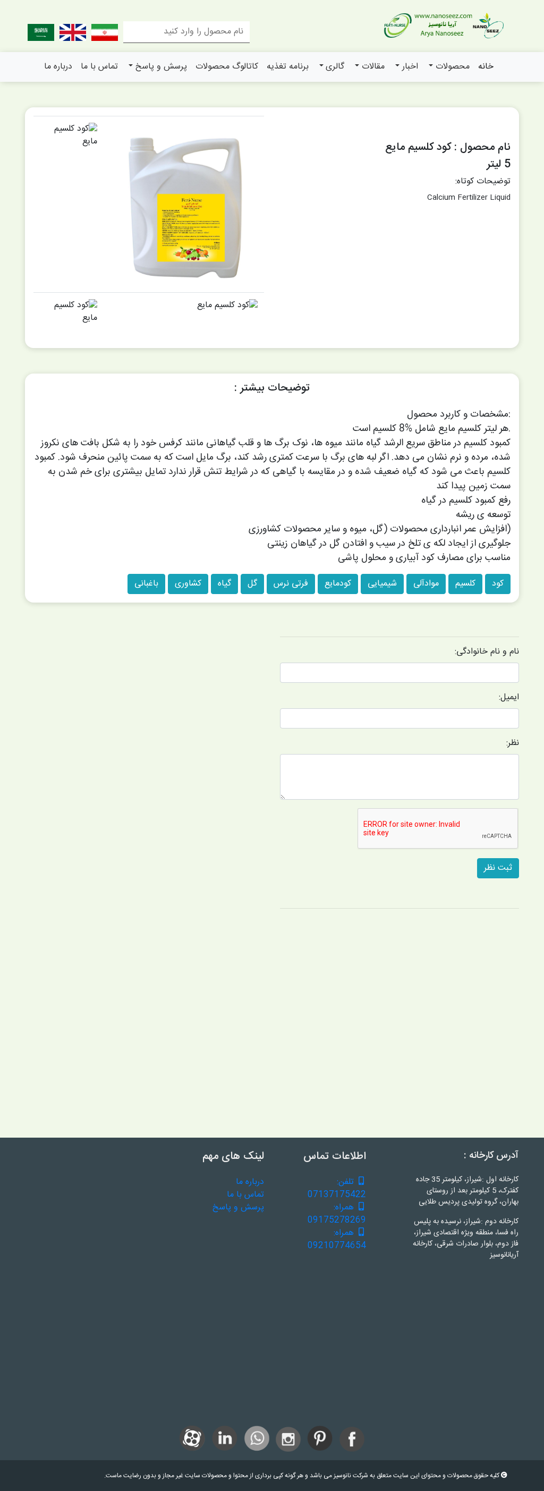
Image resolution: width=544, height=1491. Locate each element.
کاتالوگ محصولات (227, 67)
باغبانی (146, 584)
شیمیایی (382, 584)
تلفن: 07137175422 (337, 1188)
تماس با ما (99, 67)
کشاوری (188, 584)
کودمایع (338, 584)
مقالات (373, 67)
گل (252, 584)
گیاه (224, 584)
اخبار (410, 67)
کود (498, 584)
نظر (513, 743)
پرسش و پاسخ (161, 67)
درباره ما (58, 67)
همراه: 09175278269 (337, 1214)
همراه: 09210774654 (337, 1239)
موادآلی (426, 584)
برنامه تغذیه (288, 67)
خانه (486, 67)
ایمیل (509, 697)
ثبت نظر (498, 868)
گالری (335, 67)
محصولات (453, 67)
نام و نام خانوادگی (487, 652)
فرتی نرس (291, 584)
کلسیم (465, 584)
